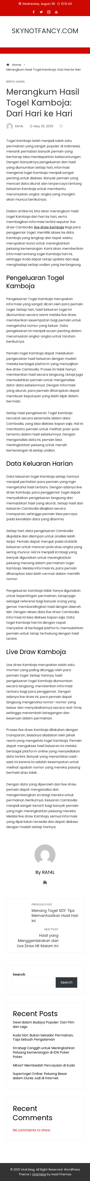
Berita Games (15, 81)
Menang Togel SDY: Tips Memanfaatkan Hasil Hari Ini (55, 913)
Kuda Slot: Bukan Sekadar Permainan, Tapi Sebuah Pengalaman (43, 1037)
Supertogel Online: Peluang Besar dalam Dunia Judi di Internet (40, 1075)
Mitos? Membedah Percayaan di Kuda (44, 1065)
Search (19, 974)
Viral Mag (39, 1174)
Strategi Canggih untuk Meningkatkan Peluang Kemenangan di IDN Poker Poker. (44, 1052)
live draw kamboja (49, 227)
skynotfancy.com (45, 31)
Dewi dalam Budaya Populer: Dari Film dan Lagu (43, 1024)
